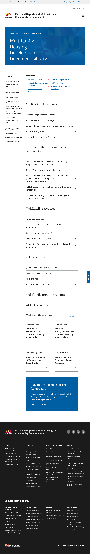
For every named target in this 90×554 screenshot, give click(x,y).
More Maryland (12, 530)
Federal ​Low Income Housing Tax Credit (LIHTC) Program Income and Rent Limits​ (46, 163)
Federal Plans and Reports (75, 449)
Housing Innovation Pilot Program (40, 137)
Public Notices (50, 452)
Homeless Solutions (11, 133)
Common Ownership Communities (52, 478)
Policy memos (32, 278)
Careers (28, 460)
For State (32, 522)
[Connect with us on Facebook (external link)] (78, 432)
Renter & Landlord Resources (13, 137)
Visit (9, 527)
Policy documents (34, 92)
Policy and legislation (53, 457)
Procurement (30, 480)
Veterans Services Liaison (33, 466)
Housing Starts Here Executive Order (52, 464)
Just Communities (31, 483)
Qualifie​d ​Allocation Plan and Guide (41, 267)
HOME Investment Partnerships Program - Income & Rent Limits (48, 188)
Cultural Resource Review (33, 486)
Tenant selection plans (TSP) (38, 238)
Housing (10, 76)
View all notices (73, 316)
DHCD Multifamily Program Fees (14, 121)
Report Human (75, 527)
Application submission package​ (40, 120)
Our (30, 452)
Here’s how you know (37, 2)
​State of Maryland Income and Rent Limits (44, 170)
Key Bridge (73, 530)
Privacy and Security (54, 515)
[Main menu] (83, 16)
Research (70, 445)
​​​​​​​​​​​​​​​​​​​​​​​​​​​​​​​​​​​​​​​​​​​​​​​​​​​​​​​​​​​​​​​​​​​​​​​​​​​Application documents (35, 80)
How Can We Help (32, 463)
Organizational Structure (33, 457)
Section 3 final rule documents (39, 284)
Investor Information (32, 469)
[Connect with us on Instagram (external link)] (68, 432)
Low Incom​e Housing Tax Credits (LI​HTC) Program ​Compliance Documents (47, 196)
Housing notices (51, 482)
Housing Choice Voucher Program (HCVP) (12, 129)
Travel (71, 519)
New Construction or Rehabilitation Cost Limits (14, 107)
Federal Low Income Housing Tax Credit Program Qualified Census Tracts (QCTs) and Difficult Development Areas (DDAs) (47, 178)
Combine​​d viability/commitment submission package (49, 126)
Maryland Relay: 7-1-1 (11, 464)
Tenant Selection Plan (13, 102)
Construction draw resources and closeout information (44, 226)
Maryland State (32, 525)
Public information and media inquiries (75, 464)
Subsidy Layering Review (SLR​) (39, 233)
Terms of (50, 518)
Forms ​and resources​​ (35, 219)
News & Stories (50, 449)
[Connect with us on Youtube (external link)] (73, 432)
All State (31, 516)
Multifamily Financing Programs (11, 85)
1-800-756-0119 (15, 456)
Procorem (77, 8)
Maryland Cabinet (34, 513)
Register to (10, 524)
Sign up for (38, 404)
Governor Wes (32, 511)
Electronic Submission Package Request (13, 112)
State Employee (33, 519)
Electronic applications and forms (40, 114)
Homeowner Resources (12, 81)
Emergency (72, 516)
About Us (28, 449)
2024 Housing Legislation (54, 460)
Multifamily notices (57, 83)
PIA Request (70, 481)
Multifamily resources (35, 89)
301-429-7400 (12, 453)
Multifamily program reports (60, 80)
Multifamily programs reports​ (38, 305)
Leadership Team (31, 454)
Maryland (71, 513)
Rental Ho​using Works (35, 131)
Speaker (72, 469)
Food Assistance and (13, 516)
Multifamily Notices (12, 97)
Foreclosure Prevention (12, 141)
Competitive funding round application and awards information (48, 245)
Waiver (11, 117)
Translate (82, 2)
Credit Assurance (31, 477)
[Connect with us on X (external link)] (83, 432)
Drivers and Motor (13, 513)
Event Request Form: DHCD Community (75, 472)
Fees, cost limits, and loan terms (40, 273)
